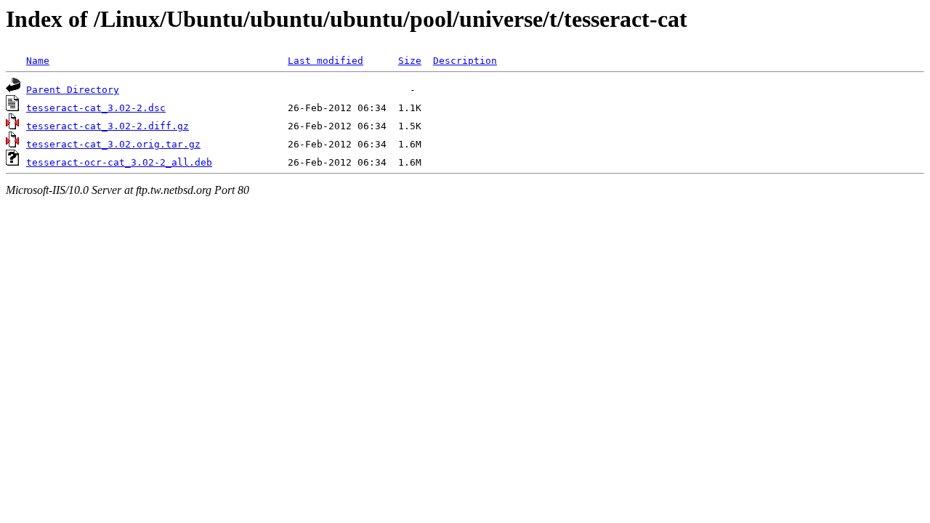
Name (37, 60)
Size (409, 60)
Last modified (325, 60)
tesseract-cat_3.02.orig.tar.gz (113, 144)
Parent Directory (72, 89)
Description (465, 60)
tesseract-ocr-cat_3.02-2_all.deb (119, 162)
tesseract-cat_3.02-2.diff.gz (107, 126)
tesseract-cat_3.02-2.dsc (96, 107)
